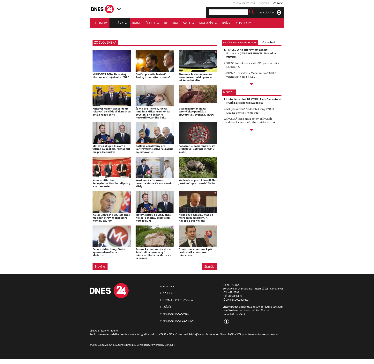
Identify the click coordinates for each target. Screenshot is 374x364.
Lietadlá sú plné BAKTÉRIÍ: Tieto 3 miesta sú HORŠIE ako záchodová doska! (253, 100)
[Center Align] (251, 12)
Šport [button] (151, 23)
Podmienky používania (177, 300)
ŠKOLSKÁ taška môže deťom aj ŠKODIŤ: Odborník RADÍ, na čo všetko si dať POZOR (250, 120)
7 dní (261, 42)
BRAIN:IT (170, 344)
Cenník (167, 293)
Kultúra (171, 23)
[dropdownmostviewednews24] (251, 84)
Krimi (136, 23)
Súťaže (167, 307)
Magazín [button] (207, 23)
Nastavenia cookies (175, 313)
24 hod (271, 42)
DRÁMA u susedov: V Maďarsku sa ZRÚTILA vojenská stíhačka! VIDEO (251, 74)
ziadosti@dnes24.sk (234, 314)
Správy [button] (118, 23)
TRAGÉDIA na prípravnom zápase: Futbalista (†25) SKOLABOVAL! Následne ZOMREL (251, 53)
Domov (101, 23)
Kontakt (168, 286)
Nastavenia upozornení (178, 320)
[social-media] (226, 321)
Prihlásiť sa (267, 12)
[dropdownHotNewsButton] (251, 130)
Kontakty (243, 23)
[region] (118, 8)
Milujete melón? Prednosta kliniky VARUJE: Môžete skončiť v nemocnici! (250, 110)
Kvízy (226, 23)
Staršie (209, 266)
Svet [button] (187, 23)
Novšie (100, 266)
